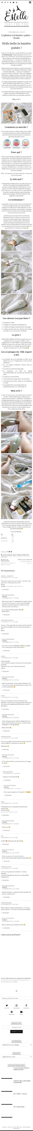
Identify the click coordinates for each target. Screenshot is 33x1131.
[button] (31, 2)
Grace (3, 695)
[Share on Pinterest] (11, 552)
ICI (25, 386)
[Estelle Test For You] (16, 14)
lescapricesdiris (6, 902)
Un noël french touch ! (25, 561)
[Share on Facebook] (8, 552)
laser (14, 555)
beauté (15, 554)
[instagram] (5, 2)
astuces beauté (7, 554)
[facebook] (7, 2)
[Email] (13, 2)
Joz (2, 836)
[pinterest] (10, 2)
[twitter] (2, 2)
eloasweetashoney (7, 620)
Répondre (6, 589)
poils (27, 555)
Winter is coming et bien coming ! (8, 562)
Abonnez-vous (16, 1031)
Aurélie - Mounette (7, 576)
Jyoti (2, 801)
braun (19, 554)
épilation (9, 555)
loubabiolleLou (6, 866)
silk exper (4, 557)
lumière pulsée (21, 555)
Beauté (22, 32)
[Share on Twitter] (9, 552)
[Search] (16, 2)
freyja (3, 656)
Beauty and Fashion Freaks (9, 812)
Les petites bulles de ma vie (15, 586)
